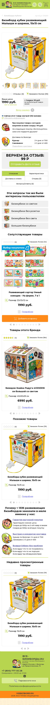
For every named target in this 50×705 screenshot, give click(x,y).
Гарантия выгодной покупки (28, 520)
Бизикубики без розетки (25, 211)
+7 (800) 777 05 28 (12, 671)
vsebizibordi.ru (25, 693)
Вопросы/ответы (25, 184)
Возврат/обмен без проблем (28, 546)
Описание (13, 174)
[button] (47, 86)
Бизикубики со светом (24, 204)
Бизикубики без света (24, 218)
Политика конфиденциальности (25, 686)
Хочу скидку (23, 110)
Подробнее (27, 312)
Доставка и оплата (13, 179)
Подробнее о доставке (22, 146)
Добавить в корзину (27, 319)
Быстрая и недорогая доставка (29, 534)
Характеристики (36, 174)
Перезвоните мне (27, 681)
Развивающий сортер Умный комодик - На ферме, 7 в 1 (25, 294)
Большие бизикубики (23, 225)
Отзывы (36, 179)
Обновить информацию (14, 118)
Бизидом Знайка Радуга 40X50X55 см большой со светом (25, 390)
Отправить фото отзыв (25, 164)
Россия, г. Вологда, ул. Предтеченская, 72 (33, 665)
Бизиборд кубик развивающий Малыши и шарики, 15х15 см (25, 479)
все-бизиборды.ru (22, 4)
